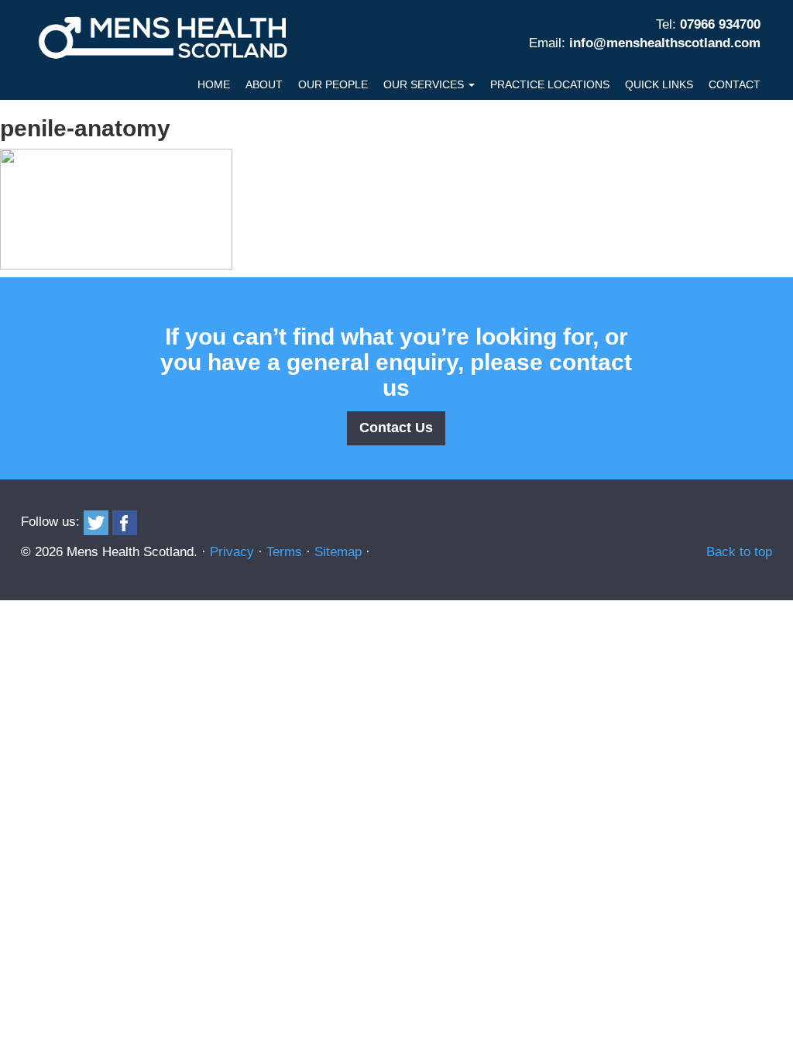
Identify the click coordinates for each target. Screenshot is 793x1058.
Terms (284, 551)
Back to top (739, 551)
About (264, 84)
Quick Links (659, 84)
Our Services (425, 84)
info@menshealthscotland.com (664, 43)
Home (213, 84)
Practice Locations (549, 84)
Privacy (232, 551)
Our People (333, 84)
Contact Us (396, 427)
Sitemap (338, 551)
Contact (734, 84)
